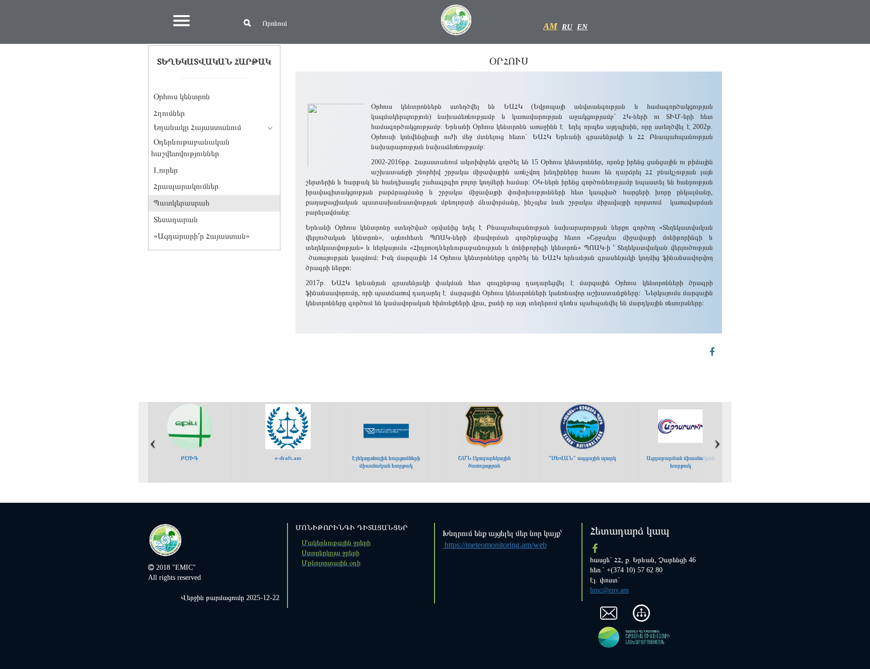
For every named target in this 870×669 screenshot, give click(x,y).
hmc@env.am (609, 590)
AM (550, 26)
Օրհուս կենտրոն (182, 96)
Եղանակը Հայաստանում (197, 127)
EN (582, 27)
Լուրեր (166, 170)
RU (567, 27)
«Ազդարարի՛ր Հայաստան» (202, 236)
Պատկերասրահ (181, 202)
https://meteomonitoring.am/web (495, 545)
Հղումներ (169, 113)
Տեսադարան (176, 219)
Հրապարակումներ (186, 186)
